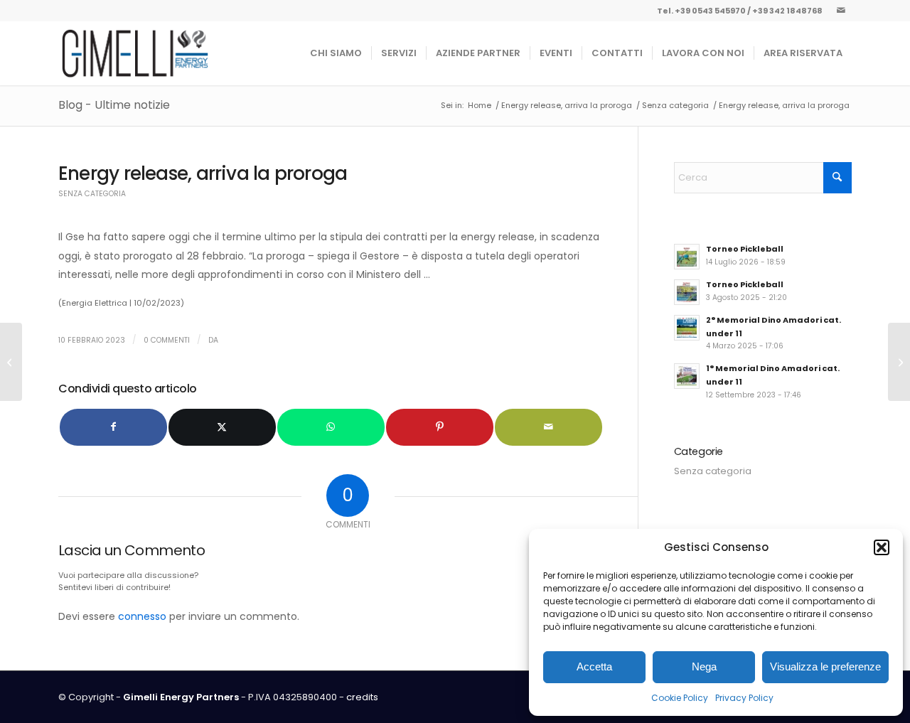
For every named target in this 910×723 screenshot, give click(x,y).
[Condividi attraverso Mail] (548, 427)
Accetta (594, 666)
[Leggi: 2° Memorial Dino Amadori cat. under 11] (687, 328)
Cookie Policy (679, 698)
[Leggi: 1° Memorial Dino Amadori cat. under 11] (687, 376)
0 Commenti (167, 340)
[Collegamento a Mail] (841, 10)
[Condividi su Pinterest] (439, 427)
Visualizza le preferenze (825, 666)
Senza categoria (92, 193)
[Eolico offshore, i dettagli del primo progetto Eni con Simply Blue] (11, 362)
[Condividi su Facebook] (113, 427)
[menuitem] (336, 53)
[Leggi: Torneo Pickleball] (687, 256)
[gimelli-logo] (135, 53)
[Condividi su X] (222, 427)
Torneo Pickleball (744, 249)
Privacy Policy (744, 698)
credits (362, 697)
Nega (704, 666)
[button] (881, 547)
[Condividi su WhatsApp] (331, 427)
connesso (142, 616)
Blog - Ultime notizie (114, 105)
